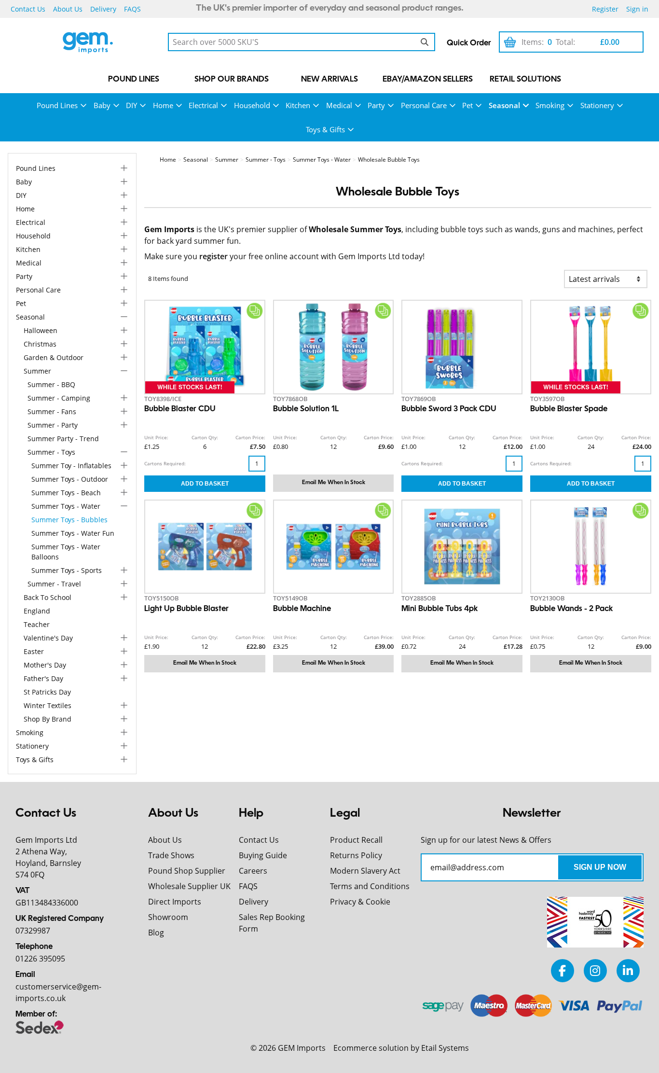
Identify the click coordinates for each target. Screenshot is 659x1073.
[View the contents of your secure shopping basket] (510, 42)
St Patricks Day (47, 692)
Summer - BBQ (51, 384)
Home (163, 105)
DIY (131, 105)
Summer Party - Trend (63, 438)
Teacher (37, 624)
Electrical (203, 105)
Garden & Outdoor (53, 357)
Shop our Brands (231, 80)
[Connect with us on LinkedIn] (628, 970)
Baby (102, 105)
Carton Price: (250, 437)
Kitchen (298, 105)
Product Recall (356, 840)
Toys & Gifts (325, 129)
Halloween (40, 330)
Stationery (597, 105)
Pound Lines (133, 80)
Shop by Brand (47, 719)
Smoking (549, 105)
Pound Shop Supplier (186, 870)
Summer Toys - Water (65, 506)
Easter (34, 651)
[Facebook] (562, 970)
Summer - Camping (58, 398)
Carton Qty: (205, 437)
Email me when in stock (333, 483)
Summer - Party (52, 425)
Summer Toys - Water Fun (72, 533)
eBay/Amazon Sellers (428, 80)
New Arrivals (329, 80)
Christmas (40, 343)
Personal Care (424, 105)
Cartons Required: (165, 463)
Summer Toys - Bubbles (69, 519)
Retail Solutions (525, 80)
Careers (253, 870)
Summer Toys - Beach (66, 492)
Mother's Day (45, 664)
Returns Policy (356, 855)
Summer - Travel (54, 583)
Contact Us (28, 9)
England (37, 610)
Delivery (103, 9)
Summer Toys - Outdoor (69, 479)
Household (252, 105)
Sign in (637, 9)
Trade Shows (171, 855)
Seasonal (504, 105)
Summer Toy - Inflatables (71, 465)
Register (605, 9)
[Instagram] (595, 970)
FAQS (132, 9)
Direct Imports (174, 901)
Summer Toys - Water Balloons (65, 551)
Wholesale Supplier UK (189, 886)
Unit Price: (156, 437)
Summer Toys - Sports (66, 570)
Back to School (47, 597)
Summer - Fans (51, 411)
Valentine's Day (48, 637)
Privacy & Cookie (360, 901)
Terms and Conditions (370, 886)
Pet (467, 105)
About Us (67, 9)
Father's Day (43, 678)
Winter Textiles (47, 705)
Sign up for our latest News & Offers (486, 840)
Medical (339, 105)
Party (376, 105)
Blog (156, 932)
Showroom (168, 917)
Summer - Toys (51, 452)
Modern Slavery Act (365, 870)
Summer (37, 371)
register (213, 256)
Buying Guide (263, 855)
